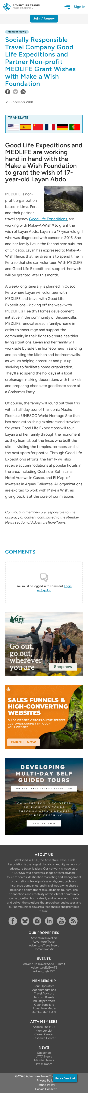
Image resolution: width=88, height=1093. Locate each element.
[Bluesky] (26, 921)
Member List (44, 1030)
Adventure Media (44, 1008)
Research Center (44, 1038)
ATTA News (44, 1056)
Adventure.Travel (44, 941)
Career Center (44, 1034)
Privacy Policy (46, 1080)
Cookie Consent (46, 1089)
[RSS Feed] (74, 921)
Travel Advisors (44, 993)
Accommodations (44, 990)
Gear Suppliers (44, 1005)
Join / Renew (44, 18)
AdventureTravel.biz (44, 938)
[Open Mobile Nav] (69, 7)
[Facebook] (14, 921)
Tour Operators (44, 986)
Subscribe (44, 1053)
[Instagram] (38, 921)
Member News (44, 1060)
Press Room (44, 1064)
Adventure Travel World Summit (44, 964)
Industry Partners (44, 1001)
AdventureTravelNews (44, 945)
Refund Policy (46, 1085)
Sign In (79, 7)
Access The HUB (44, 1027)
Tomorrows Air (44, 949)
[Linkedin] (50, 921)
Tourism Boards (44, 997)
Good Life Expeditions (48, 219)
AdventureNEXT (44, 971)
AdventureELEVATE (44, 967)
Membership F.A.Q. (44, 1012)
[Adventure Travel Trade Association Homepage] (21, 7)
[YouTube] (62, 921)
